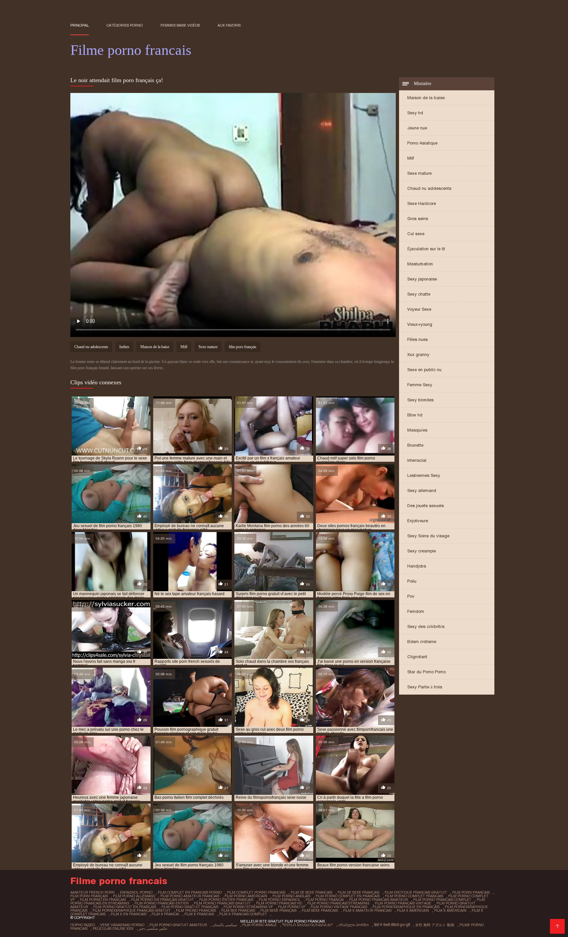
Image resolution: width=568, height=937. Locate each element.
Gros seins (417, 218)
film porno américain (246, 896)
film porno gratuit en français (124, 907)
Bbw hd (414, 415)
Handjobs (416, 566)
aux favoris (229, 25)
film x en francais (128, 914)
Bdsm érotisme (421, 641)
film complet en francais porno (190, 892)
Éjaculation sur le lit (426, 248)
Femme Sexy (419, 384)
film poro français (242, 347)
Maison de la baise (426, 97)
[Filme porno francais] (557, 926)
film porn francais (471, 892)
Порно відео (82, 925)
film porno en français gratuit (162, 900)
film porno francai (325, 900)
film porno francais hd (279, 903)
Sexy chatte (418, 294)
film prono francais (196, 910)
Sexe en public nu (424, 369)
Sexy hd (415, 112)
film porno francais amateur (378, 900)
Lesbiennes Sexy (423, 475)
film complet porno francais (256, 892)
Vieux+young (419, 324)
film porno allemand (134, 896)
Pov (410, 596)
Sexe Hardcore (421, 203)
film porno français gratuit (222, 903)
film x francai (165, 914)
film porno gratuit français (189, 907)
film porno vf (291, 907)
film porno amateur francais (189, 896)
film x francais (199, 914)
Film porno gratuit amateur (178, 925)
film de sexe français (358, 892)
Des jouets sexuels (425, 505)
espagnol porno (136, 892)
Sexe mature (419, 173)
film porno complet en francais (348, 896)
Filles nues (417, 339)
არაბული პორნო (353, 925)
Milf (410, 158)
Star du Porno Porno (426, 671)
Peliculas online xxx (113, 928)
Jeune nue (417, 127)
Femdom (415, 611)
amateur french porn (92, 892)
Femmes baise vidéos (180, 25)
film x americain (413, 910)
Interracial (416, 460)
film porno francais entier (161, 903)
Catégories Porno (124, 25)
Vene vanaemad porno (122, 925)
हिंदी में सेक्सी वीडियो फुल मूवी (392, 925)
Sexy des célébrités (425, 626)
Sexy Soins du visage (428, 535)
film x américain (450, 910)
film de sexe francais (311, 892)
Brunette (415, 445)
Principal (79, 25)
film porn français (89, 896)
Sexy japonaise (422, 279)
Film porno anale (259, 925)
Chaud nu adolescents (429, 188)
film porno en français (103, 900)
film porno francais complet (442, 900)
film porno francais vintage (403, 903)
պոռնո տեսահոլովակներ (307, 925)
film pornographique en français (405, 907)
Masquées (417, 430)
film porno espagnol (279, 900)
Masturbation (420, 263)
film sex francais (238, 910)
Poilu (411, 581)
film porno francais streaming (338, 903)
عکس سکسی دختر (153, 928)
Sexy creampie (421, 550)
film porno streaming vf (248, 907)
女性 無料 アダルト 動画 (434, 925)
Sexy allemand (421, 490)
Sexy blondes (420, 399)
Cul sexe (415, 233)
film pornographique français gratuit (132, 910)
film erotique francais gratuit (416, 892)
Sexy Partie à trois (424, 686)
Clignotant (417, 656)
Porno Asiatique (422, 143)
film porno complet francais (414, 896)
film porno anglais (291, 896)
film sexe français (278, 910)
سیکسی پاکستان (224, 925)
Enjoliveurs (417, 520)
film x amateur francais (367, 910)
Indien (124, 347)
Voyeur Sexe (419, 309)
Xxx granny (418, 354)
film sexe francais (320, 910)
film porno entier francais (226, 900)
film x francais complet (243, 914)
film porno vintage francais (339, 907)
